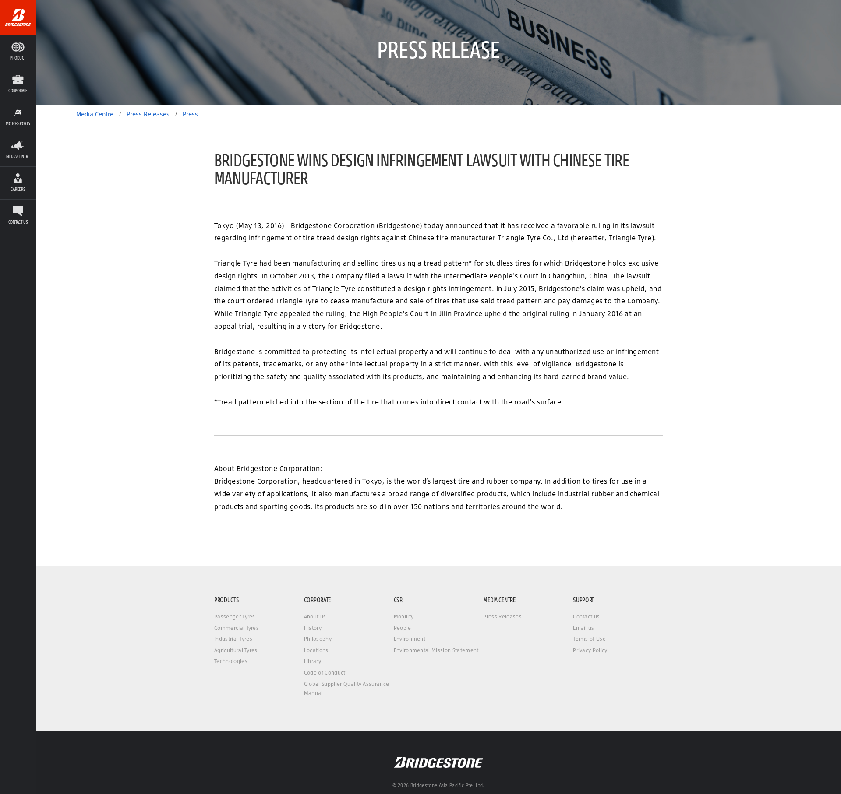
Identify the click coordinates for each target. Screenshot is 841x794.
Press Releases (502, 616)
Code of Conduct (325, 672)
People (402, 628)
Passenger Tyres (234, 616)
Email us (583, 628)
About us (315, 616)
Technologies (230, 661)
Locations (316, 650)
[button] (18, 84)
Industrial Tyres (233, 639)
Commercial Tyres (236, 628)
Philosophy (318, 639)
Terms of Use (589, 639)
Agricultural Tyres (236, 650)
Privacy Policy (590, 650)
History (313, 628)
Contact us (586, 616)
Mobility (404, 616)
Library (312, 661)
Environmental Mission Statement (436, 650)
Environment (410, 639)
